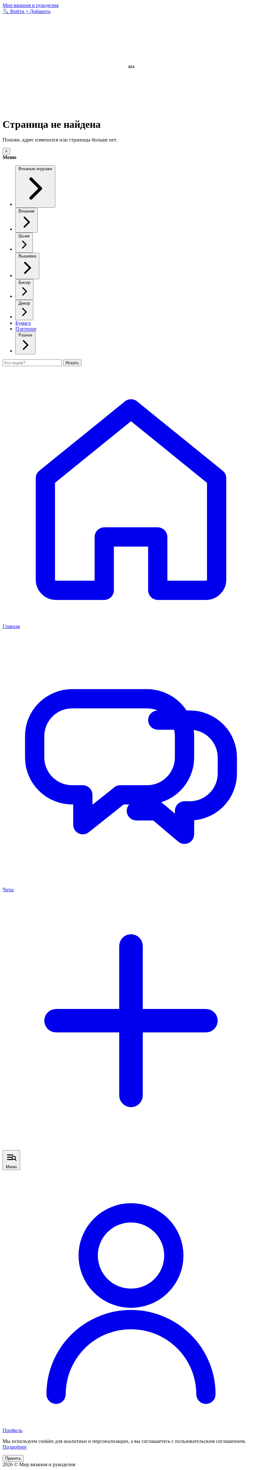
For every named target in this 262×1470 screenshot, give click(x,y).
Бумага (23, 323)
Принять (13, 1458)
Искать (72, 362)
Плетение (25, 328)
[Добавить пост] (131, 1147)
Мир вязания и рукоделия (30, 5)
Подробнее (15, 1447)
